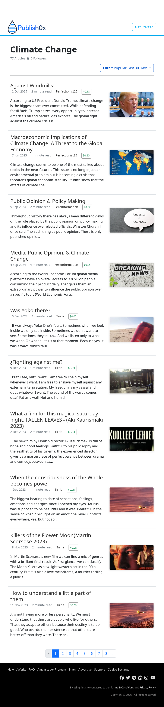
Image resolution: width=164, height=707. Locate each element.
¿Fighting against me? (36, 361)
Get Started (144, 27)
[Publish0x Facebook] (122, 678)
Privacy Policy (148, 687)
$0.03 (71, 368)
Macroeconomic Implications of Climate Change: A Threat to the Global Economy (57, 143)
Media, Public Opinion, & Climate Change (49, 255)
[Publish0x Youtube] (153, 678)
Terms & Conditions (122, 687)
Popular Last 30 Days (125, 68)
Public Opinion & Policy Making (47, 200)
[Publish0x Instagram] (147, 678)
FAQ (32, 669)
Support (99, 669)
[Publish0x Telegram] (135, 678)
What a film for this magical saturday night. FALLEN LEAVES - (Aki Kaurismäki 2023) (56, 419)
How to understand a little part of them (50, 596)
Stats (72, 669)
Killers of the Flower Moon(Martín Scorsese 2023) (50, 538)
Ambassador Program (51, 669)
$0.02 (87, 207)
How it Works (17, 669)
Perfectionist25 (67, 91)
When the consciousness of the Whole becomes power (56, 480)
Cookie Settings (118, 669)
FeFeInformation (67, 207)
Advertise (85, 669)
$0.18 (86, 91)
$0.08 (73, 547)
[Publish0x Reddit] (141, 678)
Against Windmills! (32, 85)
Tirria (60, 316)
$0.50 (86, 155)
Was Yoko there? (30, 310)
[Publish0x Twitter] (128, 678)
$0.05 (87, 265)
